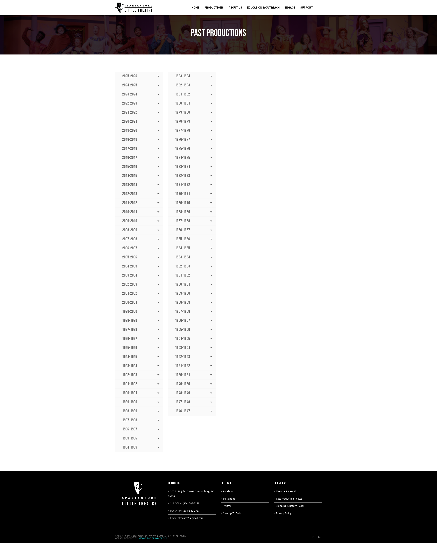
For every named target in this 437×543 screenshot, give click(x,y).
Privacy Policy (283, 513)
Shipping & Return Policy (290, 505)
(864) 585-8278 (191, 503)
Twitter (227, 505)
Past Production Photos (289, 498)
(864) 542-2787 (191, 510)
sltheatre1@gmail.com (190, 518)
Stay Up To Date (232, 513)
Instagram (229, 498)
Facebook (228, 491)
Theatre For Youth (286, 491)
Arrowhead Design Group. (152, 538)
